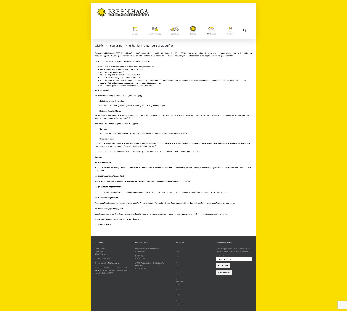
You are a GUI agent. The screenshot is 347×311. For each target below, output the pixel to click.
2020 (177, 284)
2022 (177, 273)
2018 (177, 295)
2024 (177, 262)
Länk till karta (100, 254)
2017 (177, 300)
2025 (177, 257)
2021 (177, 278)
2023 (177, 268)
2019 (177, 289)
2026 (177, 251)
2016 (177, 306)
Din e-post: (220, 256)
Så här (97, 270)
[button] (244, 30)
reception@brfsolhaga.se (109, 263)
